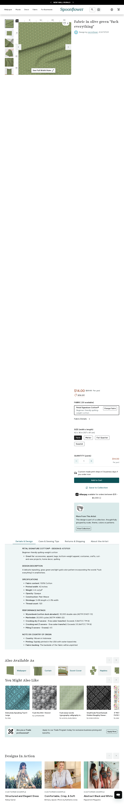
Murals (18, 10)
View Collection (83, 529)
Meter (88, 438)
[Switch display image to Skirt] (9, 52)
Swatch (79, 444)
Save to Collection (97, 487)
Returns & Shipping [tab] (75, 541)
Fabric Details (82, 418)
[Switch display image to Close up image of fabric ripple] (9, 62)
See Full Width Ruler (43, 70)
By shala (8, 718)
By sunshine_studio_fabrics (68, 718)
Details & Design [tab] (24, 541)
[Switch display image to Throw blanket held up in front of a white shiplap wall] (9, 72)
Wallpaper (8, 10)
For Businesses (46, 10)
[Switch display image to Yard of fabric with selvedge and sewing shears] (9, 33)
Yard (78, 438)
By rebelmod (118, 718)
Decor (26, 10)
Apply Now (111, 732)
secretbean (93, 32)
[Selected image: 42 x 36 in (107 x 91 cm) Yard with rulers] (9, 23)
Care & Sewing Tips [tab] (49, 541)
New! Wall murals (61, 2)
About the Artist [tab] (99, 541)
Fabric (35, 10)
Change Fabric (110, 408)
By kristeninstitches (93, 718)
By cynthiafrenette (38, 716)
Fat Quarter (102, 438)
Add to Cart (96, 480)
